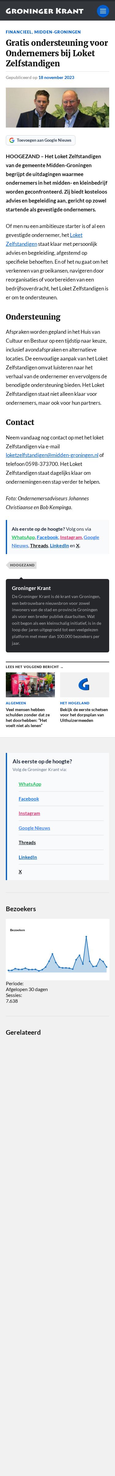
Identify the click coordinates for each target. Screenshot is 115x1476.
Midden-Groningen (57, 32)
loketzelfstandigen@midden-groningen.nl (52, 455)
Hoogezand (22, 565)
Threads (39, 545)
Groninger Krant (31, 588)
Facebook (47, 537)
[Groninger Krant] (44, 11)
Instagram (71, 537)
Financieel (19, 32)
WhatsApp (23, 537)
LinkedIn (59, 545)
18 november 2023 (56, 77)
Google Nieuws (34, 828)
